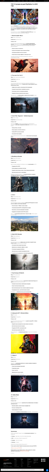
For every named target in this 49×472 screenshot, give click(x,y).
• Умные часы (15, 464)
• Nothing (22, 465)
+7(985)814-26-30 (36, 460)
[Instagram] (43, 461)
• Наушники (15, 465)
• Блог (27, 465)
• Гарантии (28, 464)
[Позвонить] (41, 459)
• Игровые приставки (16, 466)
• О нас (28, 460)
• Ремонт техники (29, 466)
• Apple (21, 460)
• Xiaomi (21, 464)
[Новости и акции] (44, 461)
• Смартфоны (15, 460)
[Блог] (41, 461)
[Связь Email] (44, 459)
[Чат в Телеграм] (43, 459)
